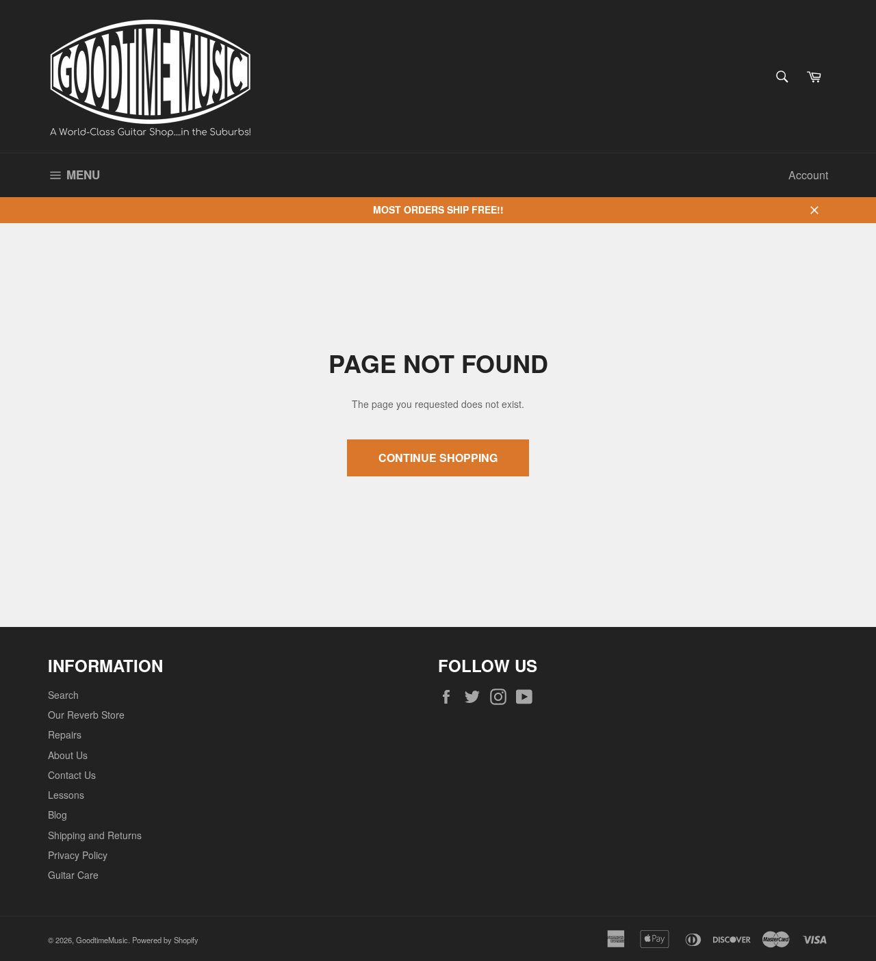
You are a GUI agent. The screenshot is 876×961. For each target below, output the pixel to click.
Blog (57, 814)
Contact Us (72, 775)
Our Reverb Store (86, 714)
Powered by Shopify (165, 939)
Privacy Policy (77, 855)
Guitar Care (73, 875)
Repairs (64, 734)
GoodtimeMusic (102, 939)
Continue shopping (438, 457)
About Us (68, 755)
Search (63, 695)
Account (808, 175)
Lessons (66, 795)
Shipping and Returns (95, 835)
